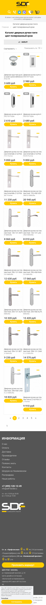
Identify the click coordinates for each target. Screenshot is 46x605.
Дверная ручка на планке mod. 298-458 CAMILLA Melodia (13, 391)
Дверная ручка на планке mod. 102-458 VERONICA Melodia (32, 193)
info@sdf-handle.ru (9, 489)
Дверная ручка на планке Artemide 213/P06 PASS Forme (32, 154)
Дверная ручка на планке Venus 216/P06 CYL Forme (32, 399)
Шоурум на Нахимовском (14, 471)
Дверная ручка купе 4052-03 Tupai (13, 115)
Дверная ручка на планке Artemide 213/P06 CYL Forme (13, 154)
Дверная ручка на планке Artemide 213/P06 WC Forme (13, 193)
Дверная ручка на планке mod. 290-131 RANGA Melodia (13, 272)
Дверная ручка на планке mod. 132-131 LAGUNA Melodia (32, 233)
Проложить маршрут (23, 565)
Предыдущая (10, 419)
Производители (9, 455)
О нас (4, 444)
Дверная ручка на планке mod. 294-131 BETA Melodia (13, 351)
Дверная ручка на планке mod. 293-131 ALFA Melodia (13, 312)
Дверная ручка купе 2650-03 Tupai (32, 76)
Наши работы (8, 479)
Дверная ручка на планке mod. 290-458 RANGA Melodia (32, 272)
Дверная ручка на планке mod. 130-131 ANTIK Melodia (13, 233)
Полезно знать (9, 463)
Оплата (5, 448)
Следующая (36, 419)
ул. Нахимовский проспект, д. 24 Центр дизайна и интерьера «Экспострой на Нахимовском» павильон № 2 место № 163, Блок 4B (14, 577)
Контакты (6, 467)
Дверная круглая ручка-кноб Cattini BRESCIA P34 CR (13, 77)
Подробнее (4, 598)
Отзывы (6, 459)
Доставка (6, 452)
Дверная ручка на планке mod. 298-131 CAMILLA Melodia (32, 351)
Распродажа (8, 475)
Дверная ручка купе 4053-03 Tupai (32, 115)
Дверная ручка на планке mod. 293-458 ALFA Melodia (32, 312)
